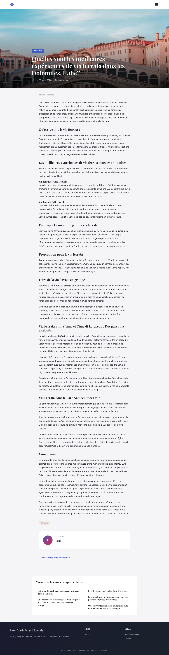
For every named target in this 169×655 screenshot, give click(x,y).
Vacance (38, 51)
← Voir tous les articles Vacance (54, 557)
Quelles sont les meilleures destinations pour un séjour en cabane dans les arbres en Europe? (58, 602)
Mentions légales (132, 634)
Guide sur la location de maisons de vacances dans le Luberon (58, 592)
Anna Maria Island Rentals (26, 630)
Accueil (42, 95)
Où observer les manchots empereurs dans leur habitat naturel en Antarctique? (108, 607)
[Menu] (156, 4)
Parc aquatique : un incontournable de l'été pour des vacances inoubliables (108, 598)
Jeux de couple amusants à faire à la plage (107, 591)
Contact (128, 638)
